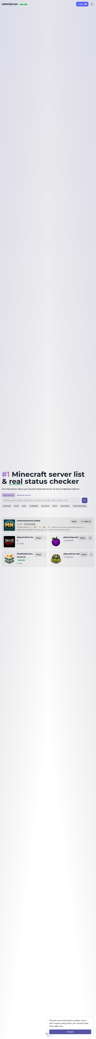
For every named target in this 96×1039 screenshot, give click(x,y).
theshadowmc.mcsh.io (25, 557)
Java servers (8, 495)
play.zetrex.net (71, 554)
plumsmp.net (70, 537)
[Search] (84, 500)
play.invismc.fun (25, 539)
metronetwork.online (28, 520)
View (74, 521)
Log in (81, 4)
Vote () (87, 521)
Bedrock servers (24, 495)
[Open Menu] (91, 4)
